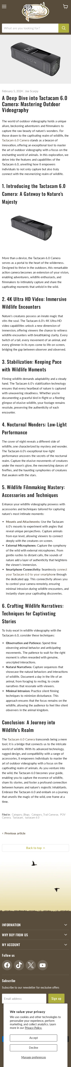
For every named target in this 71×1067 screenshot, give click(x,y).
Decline (33, 1047)
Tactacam (18, 817)
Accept (33, 1037)
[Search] (63, 28)
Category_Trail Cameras (45, 814)
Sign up (56, 998)
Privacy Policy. (33, 1027)
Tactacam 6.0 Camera (15, 140)
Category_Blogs (21, 814)
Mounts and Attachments (22, 521)
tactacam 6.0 (32, 817)
